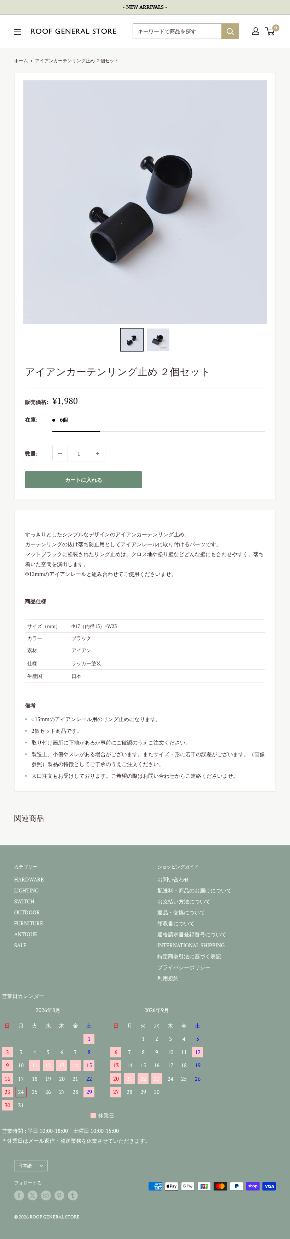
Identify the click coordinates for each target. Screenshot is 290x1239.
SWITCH (24, 901)
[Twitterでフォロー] (32, 1195)
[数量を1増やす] (97, 453)
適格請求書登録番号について (191, 934)
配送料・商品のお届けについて (194, 890)
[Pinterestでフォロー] (59, 1195)
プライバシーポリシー (183, 967)
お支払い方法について (183, 901)
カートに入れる (83, 479)
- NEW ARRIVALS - (145, 7)
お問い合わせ (173, 879)
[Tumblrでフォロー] (73, 1195)
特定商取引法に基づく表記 (189, 956)
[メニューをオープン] (17, 32)
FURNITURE (28, 923)
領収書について (176, 923)
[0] (270, 31)
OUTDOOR (27, 912)
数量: (31, 453)
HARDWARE (29, 879)
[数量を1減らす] (60, 453)
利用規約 (168, 978)
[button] (132, 340)
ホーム (21, 60)
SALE (20, 945)
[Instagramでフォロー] (46, 1195)
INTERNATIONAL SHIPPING (191, 945)
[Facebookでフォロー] (19, 1195)
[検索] (230, 31)
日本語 (25, 1166)
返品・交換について (181, 912)
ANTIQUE (25, 934)
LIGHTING (26, 890)
